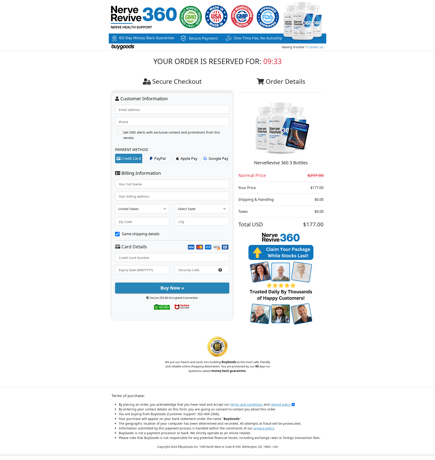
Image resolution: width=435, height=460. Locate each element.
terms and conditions (246, 404)
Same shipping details (141, 233)
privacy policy (264, 428)
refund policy (281, 404)
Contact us (315, 47)
